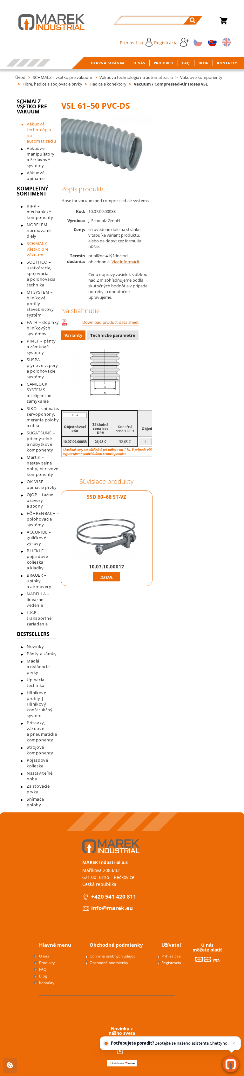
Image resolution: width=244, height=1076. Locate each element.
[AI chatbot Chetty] (231, 1064)
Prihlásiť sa (131, 43)
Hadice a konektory (108, 84)
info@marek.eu (112, 908)
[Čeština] (197, 41)
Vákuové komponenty (201, 77)
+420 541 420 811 (113, 896)
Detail (106, 577)
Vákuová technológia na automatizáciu (136, 77)
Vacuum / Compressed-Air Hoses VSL (171, 84)
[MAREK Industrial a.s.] (45, 22)
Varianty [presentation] (73, 335)
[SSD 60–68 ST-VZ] (106, 536)
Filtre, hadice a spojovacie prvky (52, 84)
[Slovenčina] (211, 41)
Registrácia (166, 43)
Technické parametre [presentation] (112, 335)
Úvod (20, 77)
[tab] (74, 336)
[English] (225, 41)
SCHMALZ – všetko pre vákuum (62, 77)
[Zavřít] (234, 1043)
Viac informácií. (126, 262)
